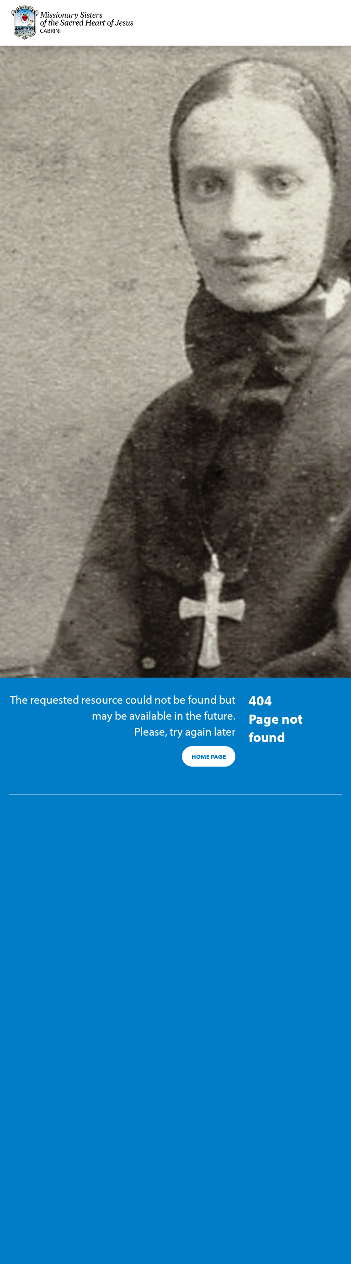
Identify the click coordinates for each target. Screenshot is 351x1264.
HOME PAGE (208, 756)
